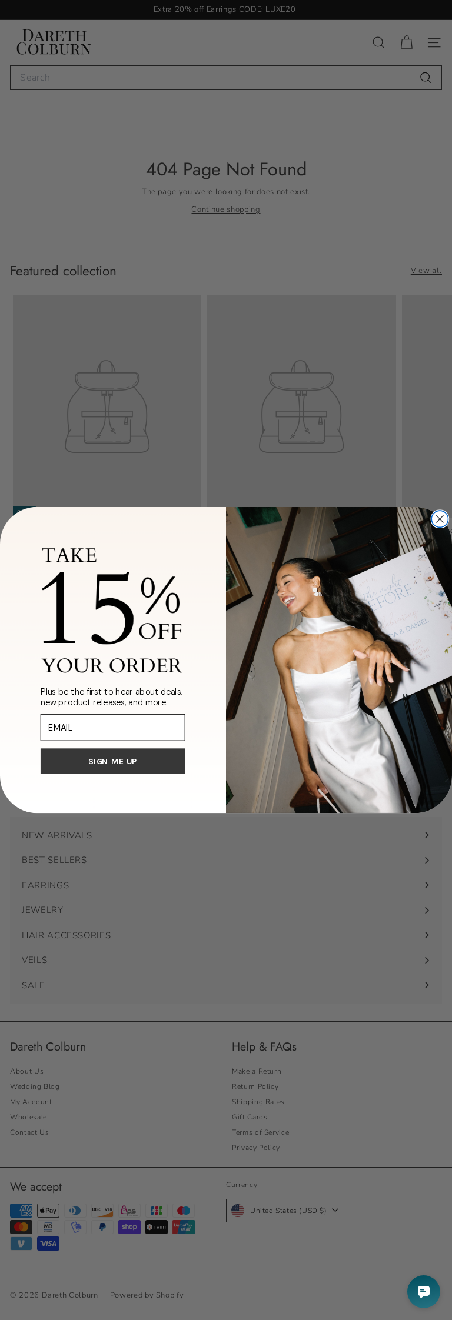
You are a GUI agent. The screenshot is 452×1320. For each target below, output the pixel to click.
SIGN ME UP (112, 761)
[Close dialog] (439, 519)
